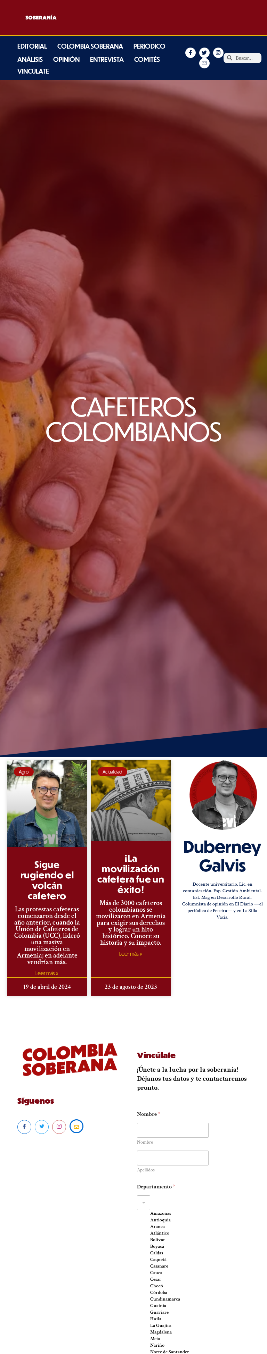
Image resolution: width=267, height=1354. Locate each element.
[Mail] (76, 1126)
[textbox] (188, 1202)
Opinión (66, 59)
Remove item (143, 1217)
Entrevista (107, 59)
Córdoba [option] (158, 1292)
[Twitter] (42, 1127)
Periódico (149, 46)
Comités (147, 59)
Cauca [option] (156, 1273)
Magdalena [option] (161, 1332)
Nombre (145, 1142)
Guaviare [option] (159, 1312)
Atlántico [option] (159, 1233)
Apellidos (146, 1170)
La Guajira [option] (160, 1325)
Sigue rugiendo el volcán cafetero (47, 880)
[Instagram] (59, 1127)
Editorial (32, 46)
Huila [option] (155, 1319)
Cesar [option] (155, 1279)
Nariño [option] (157, 1345)
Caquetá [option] (158, 1259)
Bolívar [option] (157, 1240)
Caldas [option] (156, 1253)
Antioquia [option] (160, 1220)
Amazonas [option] (160, 1213)
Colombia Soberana (90, 46)
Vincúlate (33, 71)
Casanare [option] (159, 1266)
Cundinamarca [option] (165, 1299)
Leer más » (46, 973)
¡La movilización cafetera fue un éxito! (130, 873)
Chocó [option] (156, 1286)
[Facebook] (24, 1127)
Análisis (30, 59)
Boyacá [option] (157, 1246)
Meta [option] (155, 1339)
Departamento (156, 1187)
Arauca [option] (157, 1226)
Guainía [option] (158, 1306)
